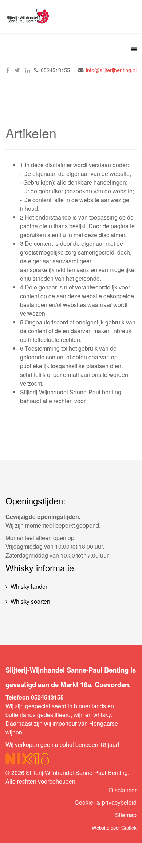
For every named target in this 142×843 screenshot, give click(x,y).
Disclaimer (123, 790)
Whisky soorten (30, 601)
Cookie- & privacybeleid (106, 802)
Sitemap (126, 815)
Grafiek (129, 827)
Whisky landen (30, 586)
